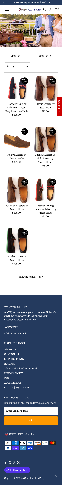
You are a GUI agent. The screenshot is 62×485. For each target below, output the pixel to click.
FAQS (7, 378)
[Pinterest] (14, 463)
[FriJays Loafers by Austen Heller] (17, 139)
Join (31, 420)
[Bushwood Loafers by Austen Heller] (17, 190)
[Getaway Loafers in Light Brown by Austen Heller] (45, 139)
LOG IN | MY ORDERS (15, 333)
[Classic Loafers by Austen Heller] (45, 88)
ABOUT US (10, 349)
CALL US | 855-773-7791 (17, 387)
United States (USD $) (20, 434)
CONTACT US (11, 354)
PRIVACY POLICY (13, 373)
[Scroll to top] (55, 476)
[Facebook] (5, 463)
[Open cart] (56, 9)
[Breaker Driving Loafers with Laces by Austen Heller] (45, 190)
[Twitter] (18, 463)
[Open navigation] (7, 9)
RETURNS (9, 363)
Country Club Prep (34, 478)
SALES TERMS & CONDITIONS (20, 368)
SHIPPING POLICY (14, 359)
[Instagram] (10, 463)
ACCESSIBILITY (12, 383)
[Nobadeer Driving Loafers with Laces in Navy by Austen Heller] (17, 88)
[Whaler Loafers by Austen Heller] (17, 240)
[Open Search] (44, 9)
